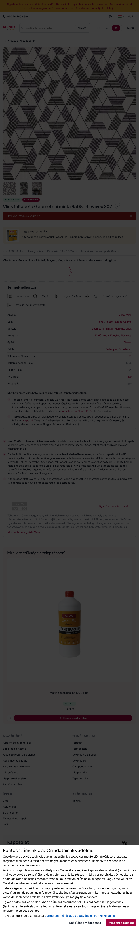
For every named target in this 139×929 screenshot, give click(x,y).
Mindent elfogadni (121, 922)
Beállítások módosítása (85, 922)
